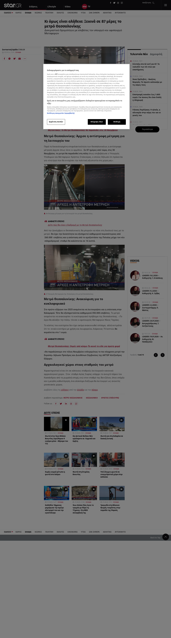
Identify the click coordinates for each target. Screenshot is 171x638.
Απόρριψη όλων (97, 122)
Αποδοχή (116, 122)
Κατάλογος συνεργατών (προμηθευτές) (61, 113)
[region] (86, 96)
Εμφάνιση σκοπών (56, 122)
